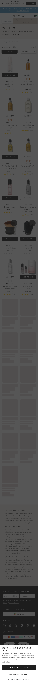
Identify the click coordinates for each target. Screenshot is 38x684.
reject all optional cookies (19, 674)
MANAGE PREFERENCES (17, 679)
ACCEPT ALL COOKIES (19, 667)
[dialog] (19, 664)
